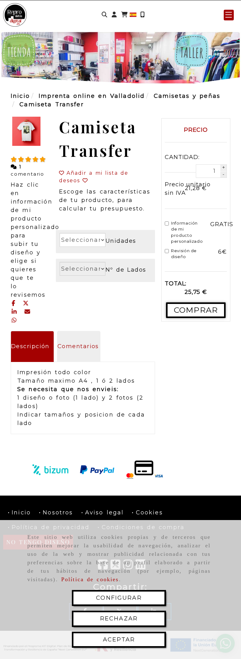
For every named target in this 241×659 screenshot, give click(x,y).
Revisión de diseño (184, 253)
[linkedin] (15, 311)
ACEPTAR (119, 639)
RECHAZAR (119, 618)
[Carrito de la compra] (124, 14)
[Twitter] (26, 303)
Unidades (120, 240)
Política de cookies (90, 579)
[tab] (32, 346)
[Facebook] (15, 303)
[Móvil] (142, 14)
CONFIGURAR (119, 597)
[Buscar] (104, 14)
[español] (133, 14)
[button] (114, 14)
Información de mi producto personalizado (187, 232)
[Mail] (27, 311)
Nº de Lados (125, 269)
